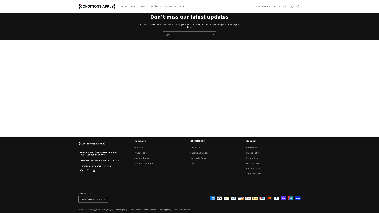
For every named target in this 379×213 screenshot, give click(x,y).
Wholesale (195, 147)
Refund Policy (253, 152)
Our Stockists (252, 163)
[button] (134, 6)
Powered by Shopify (105, 210)
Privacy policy (121, 210)
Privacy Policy (140, 152)
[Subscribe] (212, 34)
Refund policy (135, 210)
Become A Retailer (199, 152)
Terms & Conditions (143, 163)
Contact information (182, 210)
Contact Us (251, 147)
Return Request (253, 158)
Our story (138, 147)
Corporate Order (198, 158)
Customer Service (254, 168)
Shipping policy (165, 210)
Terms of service (149, 210)
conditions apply (91, 210)
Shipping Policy (141, 158)
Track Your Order (254, 173)
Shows (193, 163)
